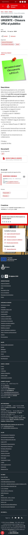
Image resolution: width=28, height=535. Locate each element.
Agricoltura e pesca (5, 305)
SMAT (2, 495)
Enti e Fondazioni (5, 292)
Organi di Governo (5, 283)
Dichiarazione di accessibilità (7, 437)
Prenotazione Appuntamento (8, 444)
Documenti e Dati (5, 290)
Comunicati (3, 352)
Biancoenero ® (11, 529)
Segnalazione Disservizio (6, 446)
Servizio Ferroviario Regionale (8, 507)
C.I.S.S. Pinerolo (4, 488)
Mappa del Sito (4, 469)
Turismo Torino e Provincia (7, 491)
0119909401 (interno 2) (13, 181)
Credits (2, 462)
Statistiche (3, 467)
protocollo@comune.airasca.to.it (13, 183)
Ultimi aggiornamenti (6, 465)
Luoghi (2, 368)
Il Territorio (3, 371)
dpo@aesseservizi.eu (9, 426)
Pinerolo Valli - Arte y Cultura (8, 497)
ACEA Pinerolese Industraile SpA (8, 486)
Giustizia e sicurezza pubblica (7, 323)
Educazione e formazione (7, 321)
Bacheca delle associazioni (7, 345)
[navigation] (3, 6)
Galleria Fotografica (5, 373)
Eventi (2, 366)
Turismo (2, 335)
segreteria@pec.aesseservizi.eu (10, 428)
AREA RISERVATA (14, 533)
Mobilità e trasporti (5, 328)
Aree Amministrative (6, 286)
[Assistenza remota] (24, 526)
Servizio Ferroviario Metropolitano (9, 504)
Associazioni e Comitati (6, 378)
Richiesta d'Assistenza (6, 449)
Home (2, 11)
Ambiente (3, 307)
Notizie (10, 11)
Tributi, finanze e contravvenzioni (8, 332)
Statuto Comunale (5, 453)
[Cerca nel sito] (24, 6)
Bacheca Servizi (4, 451)
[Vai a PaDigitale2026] (9, 276)
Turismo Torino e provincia (7, 500)
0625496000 (6, 387)
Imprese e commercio (6, 325)
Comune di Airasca (14, 6)
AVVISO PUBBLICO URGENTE (14, 158)
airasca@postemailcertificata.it (11, 392)
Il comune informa (5, 356)
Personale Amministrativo (7, 295)
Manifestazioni (4, 358)
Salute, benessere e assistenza (8, 330)
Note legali (3, 458)
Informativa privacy (5, 455)
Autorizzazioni (4, 314)
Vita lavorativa (4, 337)
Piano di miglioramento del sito (8, 439)
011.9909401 (6, 385)
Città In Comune (19, 526)
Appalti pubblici (4, 312)
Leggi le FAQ (4, 442)
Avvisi (2, 354)
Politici (2, 297)
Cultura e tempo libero (6, 319)
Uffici (2, 288)
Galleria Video (4, 375)
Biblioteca (3, 349)
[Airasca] (8, 6)
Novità (6, 11)
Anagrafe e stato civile (6, 309)
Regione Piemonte (5, 1)
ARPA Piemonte (4, 493)
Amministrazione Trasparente (8, 435)
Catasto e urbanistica (6, 316)
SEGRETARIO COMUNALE (10, 176)
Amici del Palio (4, 477)
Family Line (3, 502)
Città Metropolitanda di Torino (8, 481)
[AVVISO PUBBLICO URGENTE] (4, 158)
